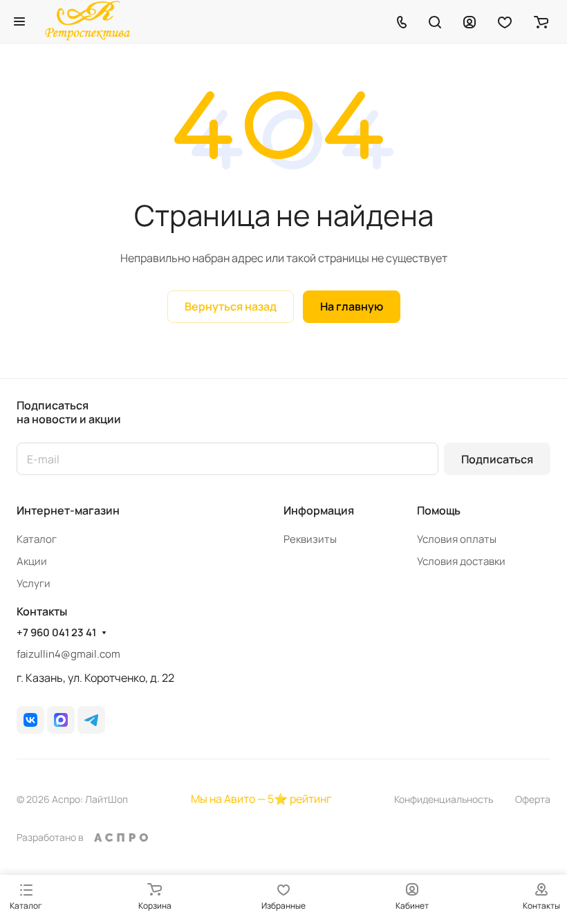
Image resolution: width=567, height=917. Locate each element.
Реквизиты (310, 539)
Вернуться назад (231, 306)
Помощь (439, 510)
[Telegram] (91, 720)
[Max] (61, 720)
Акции (32, 561)
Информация (319, 510)
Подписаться (497, 459)
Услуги (33, 583)
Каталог (37, 539)
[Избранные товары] (505, 21)
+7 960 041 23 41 (56, 633)
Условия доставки (461, 561)
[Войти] (469, 21)
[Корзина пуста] (541, 21)
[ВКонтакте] (30, 720)
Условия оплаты (456, 539)
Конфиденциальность (443, 799)
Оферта (532, 799)
